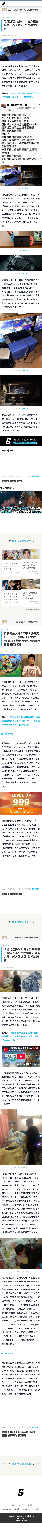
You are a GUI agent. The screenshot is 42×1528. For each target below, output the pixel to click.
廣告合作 (31, 1505)
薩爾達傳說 (23, 1432)
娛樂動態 (9, 17)
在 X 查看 (9, 734)
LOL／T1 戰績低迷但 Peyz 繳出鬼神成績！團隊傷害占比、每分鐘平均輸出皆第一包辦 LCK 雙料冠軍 (24, 10)
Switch (5, 481)
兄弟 (4, 1435)
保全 (13, 481)
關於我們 (13, 1505)
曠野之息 (22, 1435)
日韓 (7, 629)
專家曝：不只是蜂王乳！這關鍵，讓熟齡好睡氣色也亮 (30, 565)
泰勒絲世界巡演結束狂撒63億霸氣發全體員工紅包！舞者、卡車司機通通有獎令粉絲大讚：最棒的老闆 (21, 720)
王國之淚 (12, 1435)
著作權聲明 (26, 1509)
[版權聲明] (35, 476)
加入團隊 (36, 1509)
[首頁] (21, 1492)
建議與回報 (7, 1509)
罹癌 (32, 1432)
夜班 (19, 481)
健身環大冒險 (16, 894)
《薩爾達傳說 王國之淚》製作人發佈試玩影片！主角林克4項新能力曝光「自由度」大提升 (21, 1036)
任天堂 (25, 250)
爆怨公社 (25, 188)
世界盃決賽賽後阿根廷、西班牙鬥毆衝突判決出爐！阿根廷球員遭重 (11, 566)
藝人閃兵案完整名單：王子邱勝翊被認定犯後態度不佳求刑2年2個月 (11, 596)
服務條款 (17, 1509)
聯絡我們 (22, 1505)
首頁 (2, 17)
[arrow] (4, 4)
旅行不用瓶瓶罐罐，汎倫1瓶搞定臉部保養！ (30, 595)
